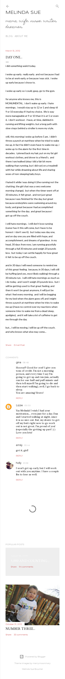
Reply (19, 398)
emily (19, 445)
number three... (20, 628)
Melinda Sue (23, 13)
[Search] (57, 5)
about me (21, 36)
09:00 (27, 405)
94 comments (26, 566)
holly (18, 462)
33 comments (21, 634)
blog (9, 36)
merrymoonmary (42, 663)
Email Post (19, 345)
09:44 (27, 445)
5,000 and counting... (30, 560)
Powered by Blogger (35, 656)
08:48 (26, 362)
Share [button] (8, 345)
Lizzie (19, 405)
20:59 (25, 463)
